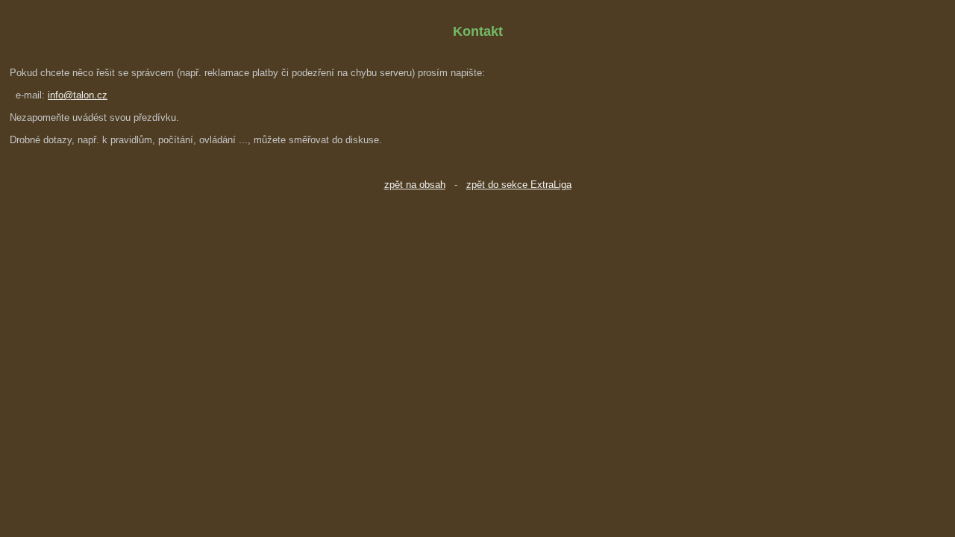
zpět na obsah (414, 184)
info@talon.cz (77, 95)
